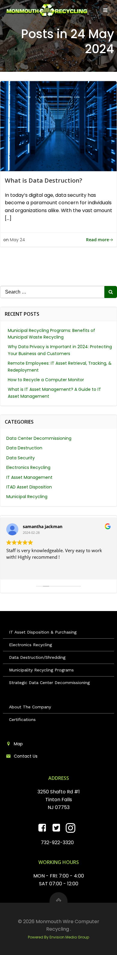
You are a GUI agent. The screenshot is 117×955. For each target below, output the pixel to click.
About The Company (30, 706)
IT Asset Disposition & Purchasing (42, 632)
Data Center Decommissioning (38, 438)
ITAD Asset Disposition (29, 487)
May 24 (17, 240)
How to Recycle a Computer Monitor (46, 380)
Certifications (22, 719)
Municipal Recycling (26, 497)
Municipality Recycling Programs (41, 670)
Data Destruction (24, 448)
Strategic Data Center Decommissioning (49, 682)
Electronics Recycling (28, 467)
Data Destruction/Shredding (37, 657)
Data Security (20, 458)
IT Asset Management (29, 477)
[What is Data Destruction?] (58, 125)
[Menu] (105, 10)
